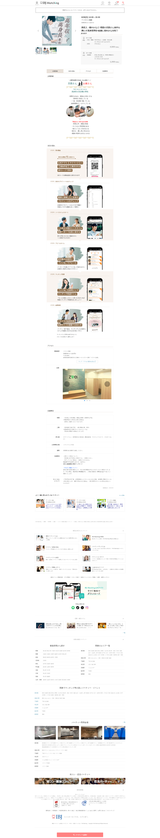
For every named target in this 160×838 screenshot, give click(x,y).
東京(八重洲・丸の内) (103, 650)
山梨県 (48, 667)
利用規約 (54, 810)
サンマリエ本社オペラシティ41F (76, 745)
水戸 (93, 667)
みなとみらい (94, 658)
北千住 (103, 653)
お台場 (95, 655)
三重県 (56, 657)
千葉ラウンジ (45, 753)
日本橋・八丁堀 (105, 655)
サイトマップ (110, 810)
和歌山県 (64, 654)
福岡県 (44, 679)
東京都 (44, 650)
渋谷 (121, 653)
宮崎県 (59, 679)
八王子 (98, 655)
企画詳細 (55, 71)
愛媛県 (48, 676)
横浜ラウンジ (45, 750)
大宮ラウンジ (45, 756)
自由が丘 (90, 655)
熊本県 (52, 679)
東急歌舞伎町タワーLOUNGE (49, 747)
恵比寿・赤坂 (112, 650)
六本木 (117, 650)
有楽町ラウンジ (94, 743)
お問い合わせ (101, 810)
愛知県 (44, 657)
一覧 (124, 632)
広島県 (48, 673)
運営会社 (48, 810)
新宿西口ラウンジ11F (47, 743)
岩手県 (44, 663)
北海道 (44, 660)
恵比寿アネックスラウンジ (115, 743)
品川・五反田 (91, 653)
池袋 (121, 650)
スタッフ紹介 (75, 577)
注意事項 (105, 71)
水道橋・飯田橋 (113, 655)
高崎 (89, 674)
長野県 (52, 667)
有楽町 (92, 650)
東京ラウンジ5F (64, 743)
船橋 (94, 661)
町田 (114, 653)
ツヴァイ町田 (95, 745)
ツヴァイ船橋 (58, 753)
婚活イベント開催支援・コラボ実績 (60, 577)
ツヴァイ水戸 (55, 760)
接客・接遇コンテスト (103, 577)
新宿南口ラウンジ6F (103, 743)
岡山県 (44, 673)
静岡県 (48, 657)
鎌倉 (110, 658)
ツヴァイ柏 (52, 753)
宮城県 (48, 663)
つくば (90, 667)
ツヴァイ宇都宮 (46, 763)
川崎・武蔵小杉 (102, 658)
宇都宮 (90, 671)
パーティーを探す (81, 835)
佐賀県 (48, 679)
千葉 (89, 661)
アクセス (88, 71)
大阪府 (44, 654)
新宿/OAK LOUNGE (47, 745)
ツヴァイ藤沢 (64, 750)
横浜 (89, 658)
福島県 (52, 663)
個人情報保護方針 (81, 810)
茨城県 (61, 650)
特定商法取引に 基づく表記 (66, 810)
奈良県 (59, 654)
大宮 (89, 664)
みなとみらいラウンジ (54, 750)
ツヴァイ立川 (88, 745)
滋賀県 (56, 654)
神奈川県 (49, 650)
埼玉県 (57, 650)
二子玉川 (118, 653)
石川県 (48, 670)
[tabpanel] (57, 31)
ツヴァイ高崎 (45, 766)
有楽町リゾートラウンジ (75, 743)
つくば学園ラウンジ (47, 760)
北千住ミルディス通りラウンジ (60, 745)
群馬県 (68, 650)
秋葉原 (99, 653)
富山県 (44, 670)
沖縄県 (68, 679)
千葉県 (53, 650)
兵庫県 (52, 654)
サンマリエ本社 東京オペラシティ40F (66, 747)
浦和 (95, 664)
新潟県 (44, 667)
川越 (92, 664)
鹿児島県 (64, 679)
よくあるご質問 (92, 810)
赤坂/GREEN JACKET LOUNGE (107, 745)
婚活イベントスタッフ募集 (88, 577)
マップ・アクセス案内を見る (86, 361)
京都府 (48, 654)
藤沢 (107, 658)
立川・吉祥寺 (109, 653)
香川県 (44, 676)
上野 (96, 653)
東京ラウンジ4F (86, 743)
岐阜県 (52, 657)
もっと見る (121, 495)
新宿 (89, 650)
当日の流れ (71, 71)
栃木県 (64, 650)
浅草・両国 (120, 655)
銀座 (96, 650)
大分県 (56, 679)
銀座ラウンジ (56, 743)
